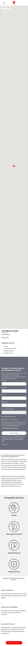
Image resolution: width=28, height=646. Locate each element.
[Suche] (24, 3)
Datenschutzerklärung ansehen (10, 428)
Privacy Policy (9, 439)
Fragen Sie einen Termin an (14, 642)
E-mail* (3, 394)
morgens (6, 419)
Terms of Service (19, 439)
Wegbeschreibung (5, 337)
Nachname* (4, 387)
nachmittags (14, 419)
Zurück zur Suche (6, 7)
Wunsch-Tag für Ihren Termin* (8, 409)
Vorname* (4, 380)
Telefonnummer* (5, 401)
